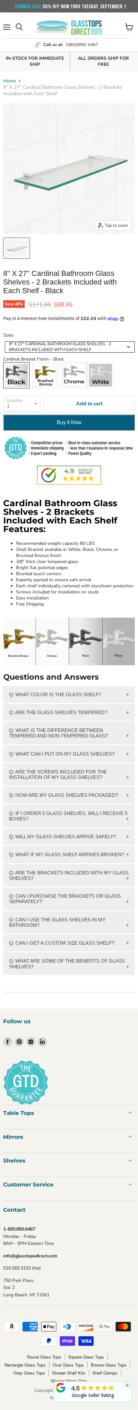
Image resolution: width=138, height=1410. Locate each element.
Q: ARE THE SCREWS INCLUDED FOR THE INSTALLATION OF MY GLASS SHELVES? (58, 774)
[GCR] (60, 1387)
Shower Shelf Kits (68, 1373)
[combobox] (70, 347)
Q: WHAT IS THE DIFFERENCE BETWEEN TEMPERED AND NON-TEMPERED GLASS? (58, 733)
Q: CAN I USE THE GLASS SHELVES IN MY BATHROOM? (57, 922)
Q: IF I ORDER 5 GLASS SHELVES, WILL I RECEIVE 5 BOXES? (68, 816)
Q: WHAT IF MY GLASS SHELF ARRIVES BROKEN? (66, 854)
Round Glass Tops (44, 1357)
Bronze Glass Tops (108, 1365)
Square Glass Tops (86, 1357)
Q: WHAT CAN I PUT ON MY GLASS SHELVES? (62, 754)
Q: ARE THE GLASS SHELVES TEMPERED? (58, 712)
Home (9, 81)
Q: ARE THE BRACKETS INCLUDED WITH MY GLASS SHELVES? (69, 875)
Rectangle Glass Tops (25, 1365)
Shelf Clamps (104, 1373)
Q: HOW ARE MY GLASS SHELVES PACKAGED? (63, 795)
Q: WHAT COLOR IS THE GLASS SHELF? (55, 694)
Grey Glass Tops (29, 1373)
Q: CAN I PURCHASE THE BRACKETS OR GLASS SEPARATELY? (65, 898)
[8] (17, 248)
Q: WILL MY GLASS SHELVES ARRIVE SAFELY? (62, 836)
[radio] (16, 375)
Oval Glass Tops (68, 1365)
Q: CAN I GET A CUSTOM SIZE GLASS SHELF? (61, 943)
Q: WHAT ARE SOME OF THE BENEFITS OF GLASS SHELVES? (67, 963)
